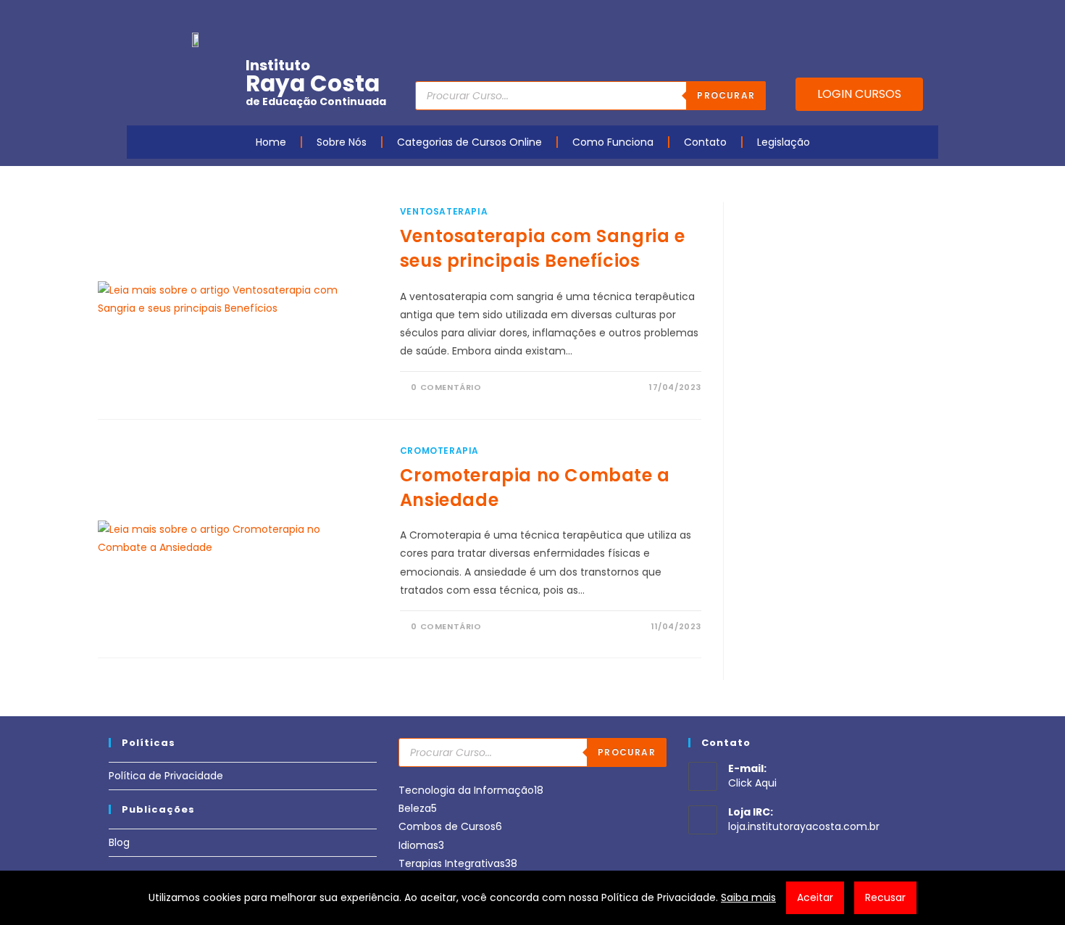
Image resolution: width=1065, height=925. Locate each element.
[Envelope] (883, 16)
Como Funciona (612, 142)
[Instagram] (861, 16)
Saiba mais (748, 897)
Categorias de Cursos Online (469, 142)
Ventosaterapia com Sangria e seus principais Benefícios (542, 248)
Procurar (726, 95)
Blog (119, 842)
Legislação (783, 142)
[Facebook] (816, 16)
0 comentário (446, 387)
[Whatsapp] (906, 16)
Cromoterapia (439, 450)
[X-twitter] (928, 16)
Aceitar (815, 897)
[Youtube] (839, 16)
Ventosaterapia (444, 211)
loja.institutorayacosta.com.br (804, 826)
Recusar (885, 897)
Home (271, 142)
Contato (705, 142)
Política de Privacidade (166, 775)
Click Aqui (752, 783)
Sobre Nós (342, 142)
